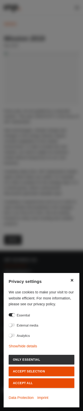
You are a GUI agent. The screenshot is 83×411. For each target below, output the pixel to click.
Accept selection (29, 371)
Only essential (26, 359)
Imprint (42, 398)
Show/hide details (23, 346)
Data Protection (21, 398)
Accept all (23, 383)
